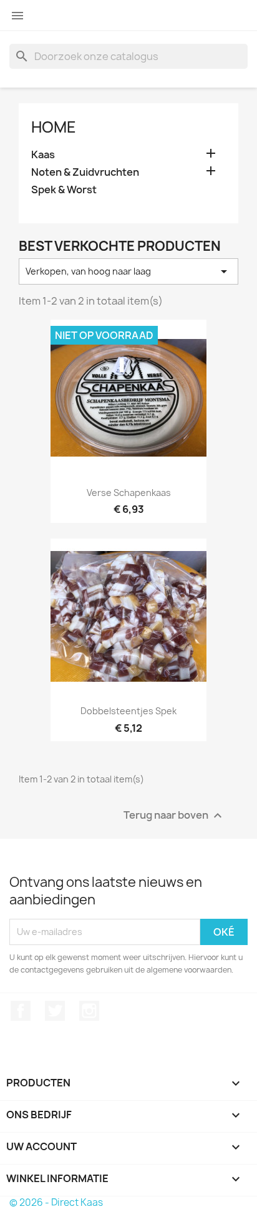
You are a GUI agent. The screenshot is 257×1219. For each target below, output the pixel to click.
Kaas (43, 154)
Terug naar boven (174, 815)
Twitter (55, 1011)
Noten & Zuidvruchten (85, 172)
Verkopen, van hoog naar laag (128, 271)
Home (53, 127)
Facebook (21, 1011)
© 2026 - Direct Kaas (56, 1202)
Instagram (89, 1011)
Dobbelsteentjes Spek (128, 711)
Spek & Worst (64, 189)
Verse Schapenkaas (129, 492)
